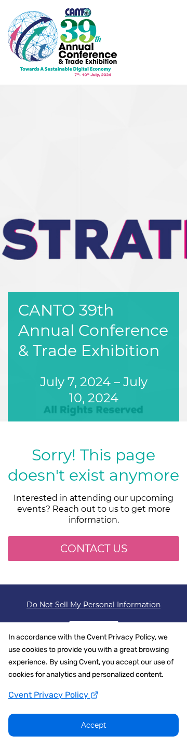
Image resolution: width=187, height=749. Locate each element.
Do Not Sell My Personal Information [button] (93, 604)
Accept (93, 725)
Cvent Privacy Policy (49, 695)
